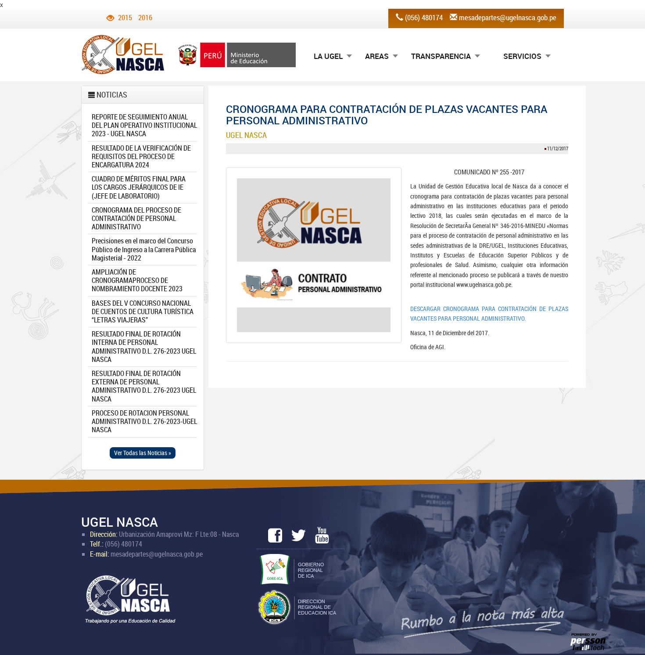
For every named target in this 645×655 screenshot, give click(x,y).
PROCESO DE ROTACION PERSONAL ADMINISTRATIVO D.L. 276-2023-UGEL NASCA (144, 421)
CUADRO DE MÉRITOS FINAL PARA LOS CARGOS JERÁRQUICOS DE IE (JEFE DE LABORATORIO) (139, 187)
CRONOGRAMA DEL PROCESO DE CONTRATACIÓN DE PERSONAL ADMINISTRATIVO (136, 218)
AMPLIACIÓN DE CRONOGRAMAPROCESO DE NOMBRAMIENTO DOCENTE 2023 (137, 280)
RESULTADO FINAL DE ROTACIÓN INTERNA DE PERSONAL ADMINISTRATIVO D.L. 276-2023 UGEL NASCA (144, 346)
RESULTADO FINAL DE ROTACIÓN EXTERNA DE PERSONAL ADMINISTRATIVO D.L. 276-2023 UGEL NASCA (144, 386)
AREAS (377, 56)
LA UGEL (328, 56)
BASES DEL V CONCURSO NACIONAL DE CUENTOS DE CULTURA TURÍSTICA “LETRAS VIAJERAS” (143, 311)
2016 (145, 17)
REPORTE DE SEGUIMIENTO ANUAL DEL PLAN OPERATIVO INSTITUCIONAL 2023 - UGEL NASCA (144, 125)
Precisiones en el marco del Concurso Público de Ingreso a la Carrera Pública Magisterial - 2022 (144, 249)
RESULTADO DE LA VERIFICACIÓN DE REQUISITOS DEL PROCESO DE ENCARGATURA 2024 (141, 156)
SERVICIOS (522, 56)
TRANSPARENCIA (441, 56)
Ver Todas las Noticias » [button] (142, 453)
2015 (125, 17)
